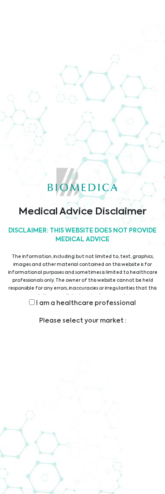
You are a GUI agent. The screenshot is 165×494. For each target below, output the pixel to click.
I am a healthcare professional (85, 303)
